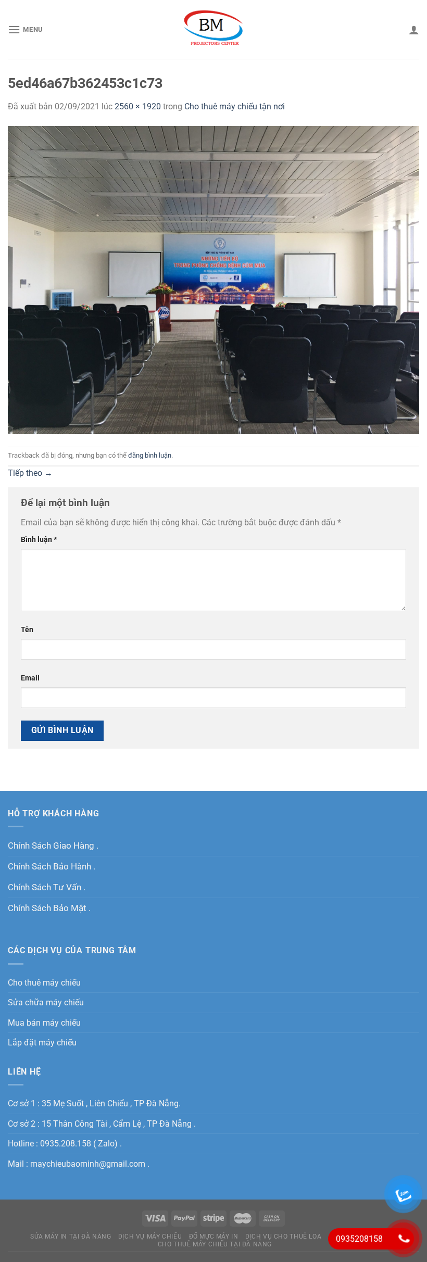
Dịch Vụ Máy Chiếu (150, 1236)
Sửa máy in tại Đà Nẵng (70, 1236)
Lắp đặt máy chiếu (42, 1043)
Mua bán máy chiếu (44, 1023)
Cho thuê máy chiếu (44, 983)
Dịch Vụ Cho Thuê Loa (283, 1236)
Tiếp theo (30, 473)
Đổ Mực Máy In (213, 1236)
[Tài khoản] (414, 29)
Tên (27, 629)
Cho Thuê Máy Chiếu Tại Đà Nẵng (215, 1244)
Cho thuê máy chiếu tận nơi (234, 106)
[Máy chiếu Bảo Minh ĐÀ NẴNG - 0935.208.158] (213, 29)
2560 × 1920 (138, 106)
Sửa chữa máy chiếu (46, 1002)
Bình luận (39, 539)
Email (30, 678)
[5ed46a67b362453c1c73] (213, 279)
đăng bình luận (149, 455)
